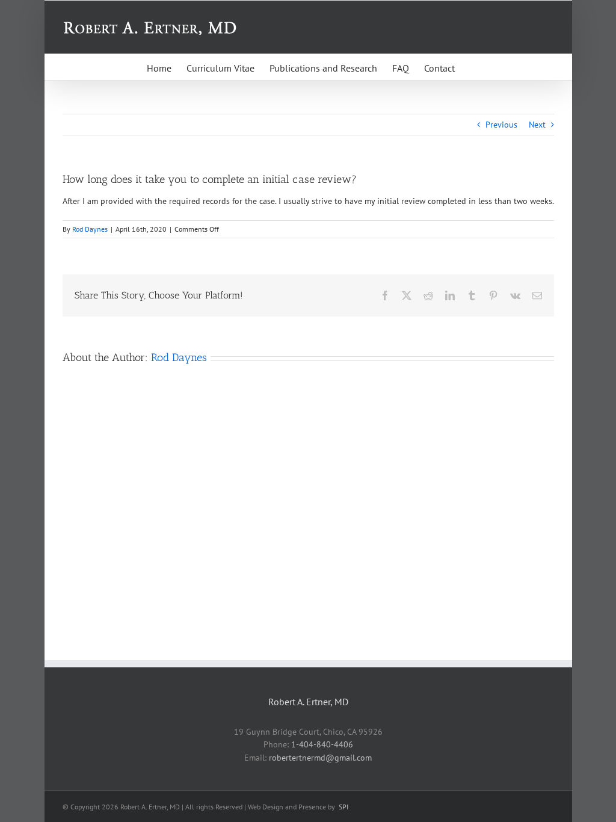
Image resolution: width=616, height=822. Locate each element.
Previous (501, 124)
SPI (343, 806)
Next (537, 124)
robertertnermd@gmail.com (320, 757)
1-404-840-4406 (322, 744)
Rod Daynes (90, 228)
